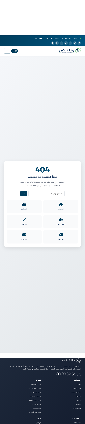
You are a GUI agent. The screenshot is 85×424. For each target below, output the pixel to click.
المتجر (79, 400)
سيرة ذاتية (77, 422)
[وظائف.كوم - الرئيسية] (69, 51)
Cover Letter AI (36, 392)
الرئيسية (78, 384)
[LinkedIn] (57, 43)
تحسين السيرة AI (36, 384)
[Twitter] (75, 43)
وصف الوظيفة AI (35, 404)
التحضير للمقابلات (35, 396)
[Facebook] (79, 43)
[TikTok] (66, 43)
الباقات (78, 404)
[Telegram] (52, 43)
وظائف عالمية (76, 392)
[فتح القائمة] (7, 51)
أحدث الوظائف (76, 388)
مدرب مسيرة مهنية (35, 400)
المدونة (78, 396)
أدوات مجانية (77, 408)
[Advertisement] (42, 17)
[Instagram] (61, 43)
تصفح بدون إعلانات (35, 412)
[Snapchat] (70, 43)
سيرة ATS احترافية (35, 388)
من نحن (38, 422)
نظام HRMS (37, 408)
